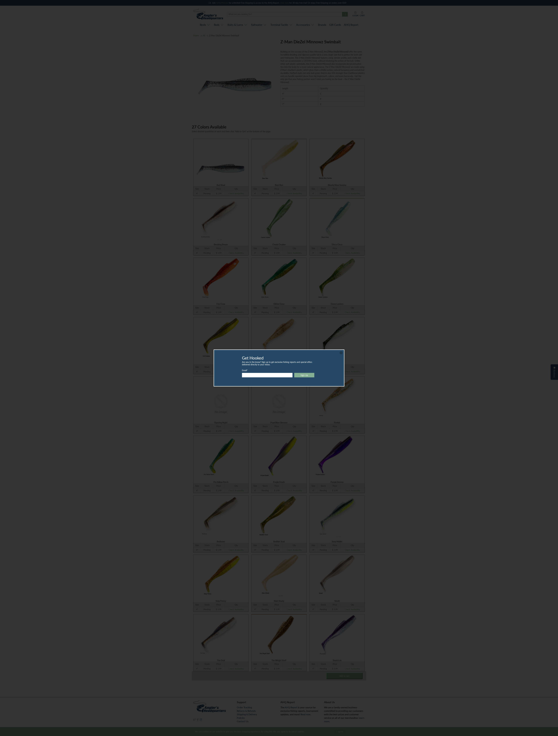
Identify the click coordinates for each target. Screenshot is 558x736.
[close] (341, 352)
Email (245, 370)
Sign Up (304, 375)
